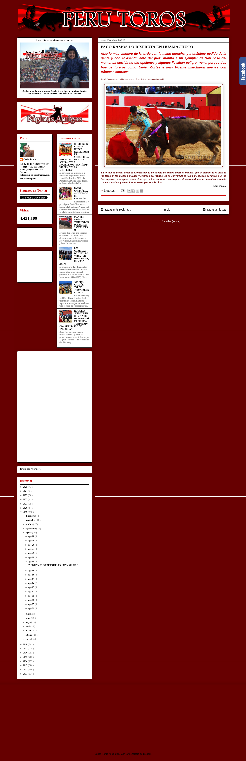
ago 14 (31, 583)
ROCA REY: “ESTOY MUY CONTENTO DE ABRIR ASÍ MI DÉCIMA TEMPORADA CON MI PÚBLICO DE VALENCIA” (74, 320)
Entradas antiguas (214, 209)
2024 (25, 491)
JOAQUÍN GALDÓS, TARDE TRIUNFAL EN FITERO (81, 287)
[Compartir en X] (137, 191)
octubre (29, 524)
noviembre (31, 520)
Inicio (167, 209)
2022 (25, 499)
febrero (29, 635)
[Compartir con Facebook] (141, 191)
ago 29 (31, 536)
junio (28, 618)
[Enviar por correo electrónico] (129, 191)
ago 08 (31, 600)
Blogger (147, 754)
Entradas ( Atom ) (171, 221)
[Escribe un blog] (133, 191)
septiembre (31, 528)
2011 (25, 674)
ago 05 (31, 604)
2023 (25, 495)
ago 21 (31, 553)
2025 (25, 487)
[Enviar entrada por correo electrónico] (122, 190)
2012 (25, 669)
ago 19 (31, 561)
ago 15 (31, 579)
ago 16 (31, 574)
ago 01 (31, 608)
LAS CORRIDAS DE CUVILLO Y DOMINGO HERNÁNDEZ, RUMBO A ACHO (74, 256)
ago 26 (31, 545)
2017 (25, 648)
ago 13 (31, 587)
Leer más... (219, 186)
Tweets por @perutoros (30, 469)
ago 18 (31, 570)
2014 (25, 661)
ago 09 (31, 596)
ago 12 (31, 591)
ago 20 (31, 557)
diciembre (30, 516)
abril (28, 626)
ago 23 (31, 549)
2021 (25, 504)
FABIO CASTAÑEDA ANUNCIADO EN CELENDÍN (81, 193)
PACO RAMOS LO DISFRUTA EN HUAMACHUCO (147, 46)
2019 (25, 512)
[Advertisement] (47, 715)
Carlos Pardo (29, 159)
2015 (25, 657)
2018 (25, 644)
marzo (29, 630)
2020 (25, 508)
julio (28, 614)
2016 (25, 652)
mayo (28, 622)
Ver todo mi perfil (28, 178)
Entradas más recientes (116, 209)
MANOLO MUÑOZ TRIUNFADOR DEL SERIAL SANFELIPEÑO (81, 223)
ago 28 (31, 540)
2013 (25, 665)
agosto (29, 532)
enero (28, 639)
